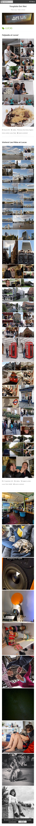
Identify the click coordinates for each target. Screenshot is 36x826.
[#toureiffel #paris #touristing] (18, 672)
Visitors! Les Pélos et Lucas (14, 142)
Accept (22, 822)
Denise (21, 130)
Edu (24, 130)
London (7, 133)
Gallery (14, 130)
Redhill (10, 484)
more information (12, 821)
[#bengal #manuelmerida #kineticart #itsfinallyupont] (18, 606)
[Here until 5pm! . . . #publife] (18, 508)
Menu (33, 1)
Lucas (11, 133)
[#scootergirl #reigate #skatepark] (18, 802)
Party (14, 133)
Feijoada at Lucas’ (10, 35)
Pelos (6, 484)
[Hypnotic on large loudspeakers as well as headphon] (18, 574)
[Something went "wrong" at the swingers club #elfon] (18, 639)
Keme (3, 133)
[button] (11, 52)
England (31, 130)
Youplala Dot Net (18, 6)
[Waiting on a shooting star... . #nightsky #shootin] (18, 704)
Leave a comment (23, 133)
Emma (27, 130)
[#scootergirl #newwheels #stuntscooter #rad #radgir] (18, 770)
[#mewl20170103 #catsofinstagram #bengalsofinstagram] (18, 737)
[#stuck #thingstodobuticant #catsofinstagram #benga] (18, 541)
